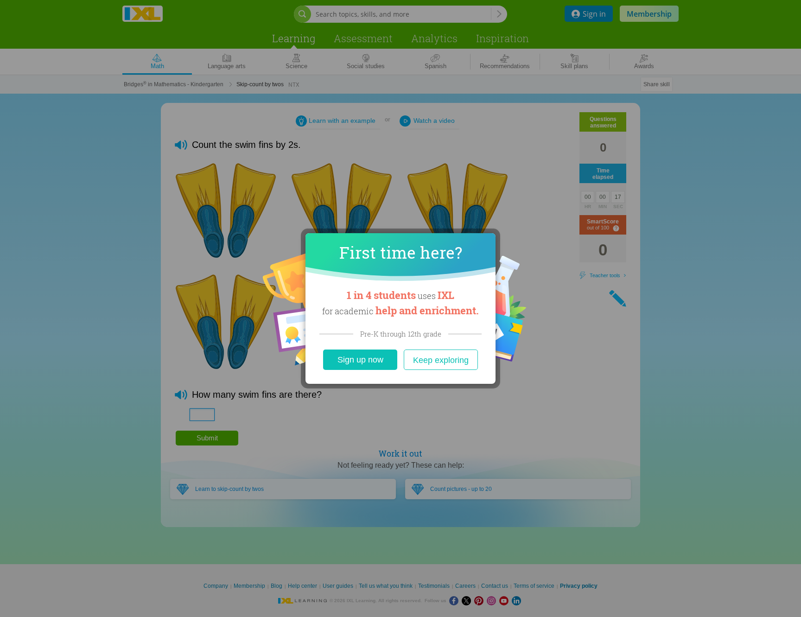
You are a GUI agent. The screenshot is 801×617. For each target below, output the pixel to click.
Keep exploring (441, 360)
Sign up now (360, 359)
